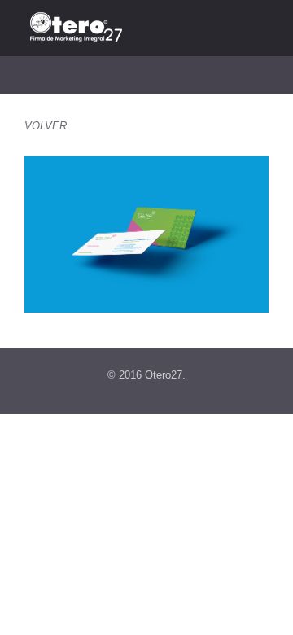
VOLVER (45, 126)
